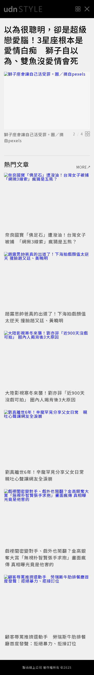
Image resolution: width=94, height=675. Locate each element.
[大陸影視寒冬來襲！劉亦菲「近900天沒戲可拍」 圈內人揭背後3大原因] (47, 359)
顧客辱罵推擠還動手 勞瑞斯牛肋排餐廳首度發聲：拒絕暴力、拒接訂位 (45, 640)
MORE (81, 167)
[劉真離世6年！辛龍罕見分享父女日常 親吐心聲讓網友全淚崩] (47, 439)
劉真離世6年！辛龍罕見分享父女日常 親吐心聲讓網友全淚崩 (47, 475)
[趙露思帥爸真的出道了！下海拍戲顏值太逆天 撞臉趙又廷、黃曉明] (47, 280)
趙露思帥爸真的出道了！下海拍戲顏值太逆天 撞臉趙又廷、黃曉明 (45, 317)
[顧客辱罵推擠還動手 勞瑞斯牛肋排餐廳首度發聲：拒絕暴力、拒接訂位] (47, 603)
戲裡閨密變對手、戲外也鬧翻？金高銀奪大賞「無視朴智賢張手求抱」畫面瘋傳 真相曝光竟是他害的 (45, 557)
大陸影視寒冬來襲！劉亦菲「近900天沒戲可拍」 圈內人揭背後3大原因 (45, 396)
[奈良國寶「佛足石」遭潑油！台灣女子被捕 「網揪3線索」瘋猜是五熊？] (47, 201)
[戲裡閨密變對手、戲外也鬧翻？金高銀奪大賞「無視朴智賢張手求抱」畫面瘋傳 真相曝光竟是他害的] (47, 518)
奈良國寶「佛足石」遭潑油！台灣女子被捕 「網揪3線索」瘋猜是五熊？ (45, 238)
